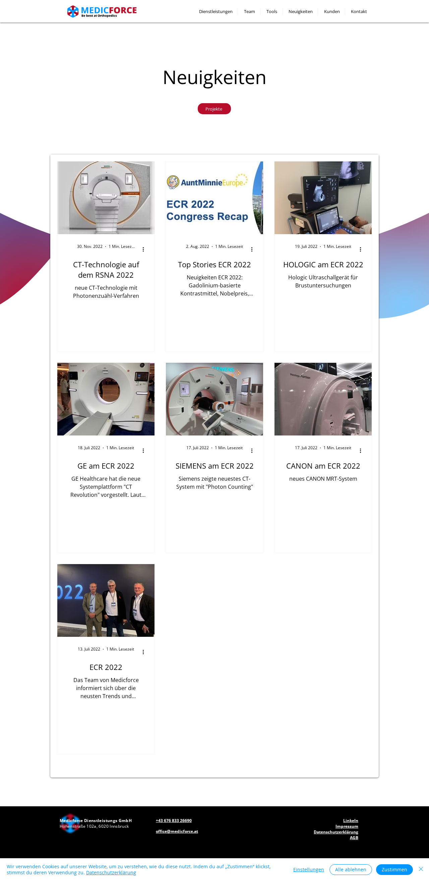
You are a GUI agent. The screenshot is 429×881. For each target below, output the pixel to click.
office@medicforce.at (177, 831)
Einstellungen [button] (308, 869)
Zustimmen (394, 869)
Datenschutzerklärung (111, 872)
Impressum (346, 826)
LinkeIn (350, 820)
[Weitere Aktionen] (145, 249)
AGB (354, 837)
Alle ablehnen (350, 869)
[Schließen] (421, 870)
